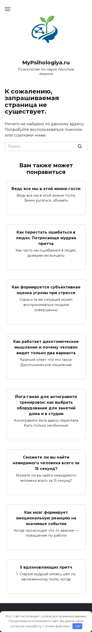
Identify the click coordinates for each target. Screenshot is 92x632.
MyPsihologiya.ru (46, 62)
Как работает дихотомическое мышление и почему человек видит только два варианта (46, 347)
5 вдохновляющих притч (46, 567)
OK (77, 626)
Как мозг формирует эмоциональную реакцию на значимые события (46, 518)
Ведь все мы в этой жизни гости (46, 188)
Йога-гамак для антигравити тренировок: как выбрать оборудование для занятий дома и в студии (46, 405)
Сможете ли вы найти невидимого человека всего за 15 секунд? (46, 463)
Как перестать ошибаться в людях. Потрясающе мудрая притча (46, 238)
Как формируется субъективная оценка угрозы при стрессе (46, 290)
